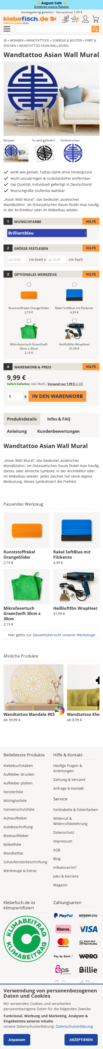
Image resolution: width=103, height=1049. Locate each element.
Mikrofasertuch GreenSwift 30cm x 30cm (22, 613)
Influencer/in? (64, 867)
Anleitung (17, 431)
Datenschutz (63, 832)
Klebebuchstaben (18, 765)
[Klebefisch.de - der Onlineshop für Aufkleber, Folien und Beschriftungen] (5, 40)
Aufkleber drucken (19, 774)
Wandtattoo (13, 853)
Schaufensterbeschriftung (25, 862)
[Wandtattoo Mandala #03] (34, 687)
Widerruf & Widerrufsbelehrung (70, 821)
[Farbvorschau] (73, 153)
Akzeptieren (81, 1039)
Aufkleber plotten (18, 783)
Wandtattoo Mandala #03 (29, 714)
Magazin (60, 885)
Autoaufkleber (15, 818)
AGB (56, 850)
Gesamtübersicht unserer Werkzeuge (64, 635)
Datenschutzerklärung (74, 1026)
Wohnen (17, 40)
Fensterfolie (13, 791)
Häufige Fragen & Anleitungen (67, 768)
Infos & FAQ (58, 419)
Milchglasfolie (15, 800)
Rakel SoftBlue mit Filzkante (71, 554)
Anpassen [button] (16, 1039)
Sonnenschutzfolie (19, 809)
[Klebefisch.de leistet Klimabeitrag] (27, 939)
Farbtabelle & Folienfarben (75, 809)
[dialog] (51, 1016)
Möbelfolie (12, 844)
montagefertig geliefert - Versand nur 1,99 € (51, 12)
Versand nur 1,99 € (65, 384)
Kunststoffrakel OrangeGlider (19, 554)
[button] (16, 153)
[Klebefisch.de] (30, 20)
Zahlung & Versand (69, 779)
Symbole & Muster (67, 40)
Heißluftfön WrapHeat (75, 608)
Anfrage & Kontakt (68, 788)
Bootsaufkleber (16, 835)
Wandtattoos (37, 40)
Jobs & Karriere (65, 876)
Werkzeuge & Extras (20, 870)
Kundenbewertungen (58, 431)
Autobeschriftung (18, 826)
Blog (56, 858)
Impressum (62, 841)
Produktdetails (22, 419)
